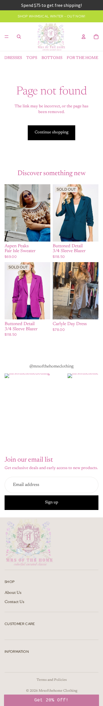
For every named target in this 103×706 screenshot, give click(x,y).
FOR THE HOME (82, 58)
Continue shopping (51, 132)
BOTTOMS (51, 58)
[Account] (83, 36)
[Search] (19, 36)
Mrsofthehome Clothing (58, 691)
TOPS (31, 58)
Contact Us (14, 602)
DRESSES (13, 58)
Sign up (51, 503)
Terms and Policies (52, 680)
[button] (51, 700)
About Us (13, 593)
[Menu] (6, 36)
